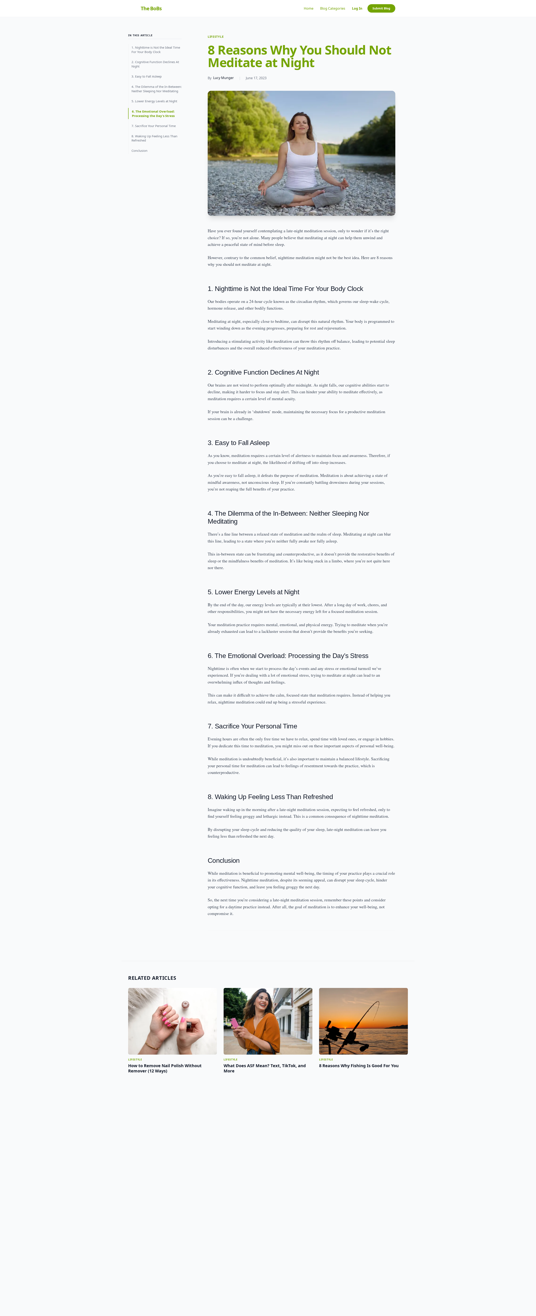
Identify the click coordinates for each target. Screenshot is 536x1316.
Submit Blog (381, 8)
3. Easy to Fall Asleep (146, 76)
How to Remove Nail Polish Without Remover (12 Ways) (165, 1068)
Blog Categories (332, 8)
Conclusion (139, 150)
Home (308, 8)
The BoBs (151, 8)
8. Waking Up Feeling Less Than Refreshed (154, 138)
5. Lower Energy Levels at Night (154, 101)
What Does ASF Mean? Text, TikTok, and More (265, 1068)
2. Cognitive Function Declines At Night (155, 64)
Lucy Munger (223, 77)
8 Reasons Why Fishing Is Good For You (359, 1065)
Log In (357, 8)
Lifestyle (216, 37)
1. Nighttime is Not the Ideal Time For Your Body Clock (155, 49)
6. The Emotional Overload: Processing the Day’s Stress (153, 113)
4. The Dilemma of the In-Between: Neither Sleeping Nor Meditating (156, 88)
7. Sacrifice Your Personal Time (153, 126)
